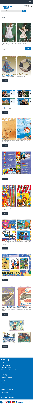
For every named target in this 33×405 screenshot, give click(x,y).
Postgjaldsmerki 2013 (7, 107)
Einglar (3, 42)
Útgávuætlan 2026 (6, 363)
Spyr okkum (4, 394)
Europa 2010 (5, 138)
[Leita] (24, 11)
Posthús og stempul (6, 377)
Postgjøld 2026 (5, 380)
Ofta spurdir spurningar (7, 397)
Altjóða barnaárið (6, 341)
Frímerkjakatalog (5, 365)
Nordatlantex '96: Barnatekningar (10, 274)
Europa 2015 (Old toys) (7, 75)
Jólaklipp (3, 384)
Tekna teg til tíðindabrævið (8, 370)
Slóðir (2, 382)
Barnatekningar (6, 240)
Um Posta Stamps (6, 392)
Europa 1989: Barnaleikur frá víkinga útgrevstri (13, 306)
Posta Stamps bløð (6, 367)
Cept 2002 (4, 205)
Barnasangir (5, 172)
